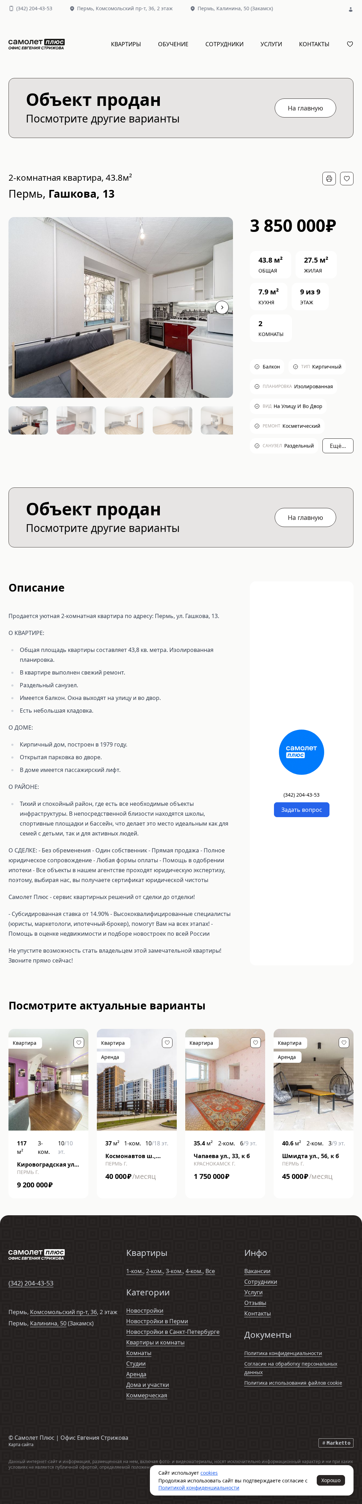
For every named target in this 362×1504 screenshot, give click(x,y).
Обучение (173, 44)
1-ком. (134, 1271)
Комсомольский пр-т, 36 (63, 1312)
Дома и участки (147, 1385)
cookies (209, 1472)
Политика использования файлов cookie (293, 1382)
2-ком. (154, 1271)
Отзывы (255, 1303)
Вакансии (257, 1271)
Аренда (136, 1374)
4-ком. (194, 1271)
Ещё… (338, 446)
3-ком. (174, 1271)
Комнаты (138, 1353)
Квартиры (126, 44)
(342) (34, 8)
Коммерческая (146, 1395)
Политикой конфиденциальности (198, 1487)
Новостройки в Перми (157, 1321)
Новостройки (144, 1310)
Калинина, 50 (48, 1323)
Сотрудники (224, 44)
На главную (305, 108)
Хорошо (330, 1480)
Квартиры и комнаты (155, 1342)
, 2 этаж (134, 8)
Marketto (338, 1443)
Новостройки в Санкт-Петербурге (173, 1332)
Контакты (314, 44)
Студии (136, 1363)
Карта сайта (21, 1445)
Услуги (271, 44)
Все (210, 1271)
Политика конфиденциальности (283, 1353)
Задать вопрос (301, 810)
